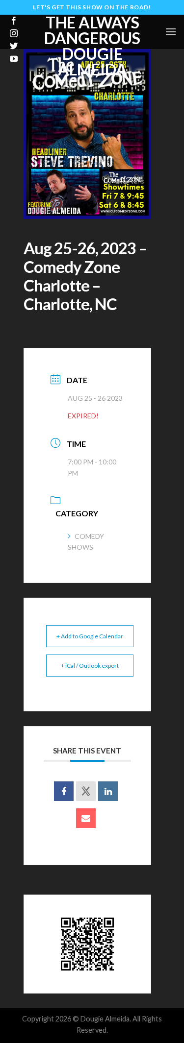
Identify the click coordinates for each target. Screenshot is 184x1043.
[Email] (86, 818)
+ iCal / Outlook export (90, 665)
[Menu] (171, 32)
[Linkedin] (108, 791)
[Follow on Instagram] (14, 33)
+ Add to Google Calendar (89, 636)
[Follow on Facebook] (14, 21)
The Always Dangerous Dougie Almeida (92, 46)
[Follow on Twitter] (14, 46)
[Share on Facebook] (64, 791)
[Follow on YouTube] (14, 59)
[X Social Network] (86, 791)
